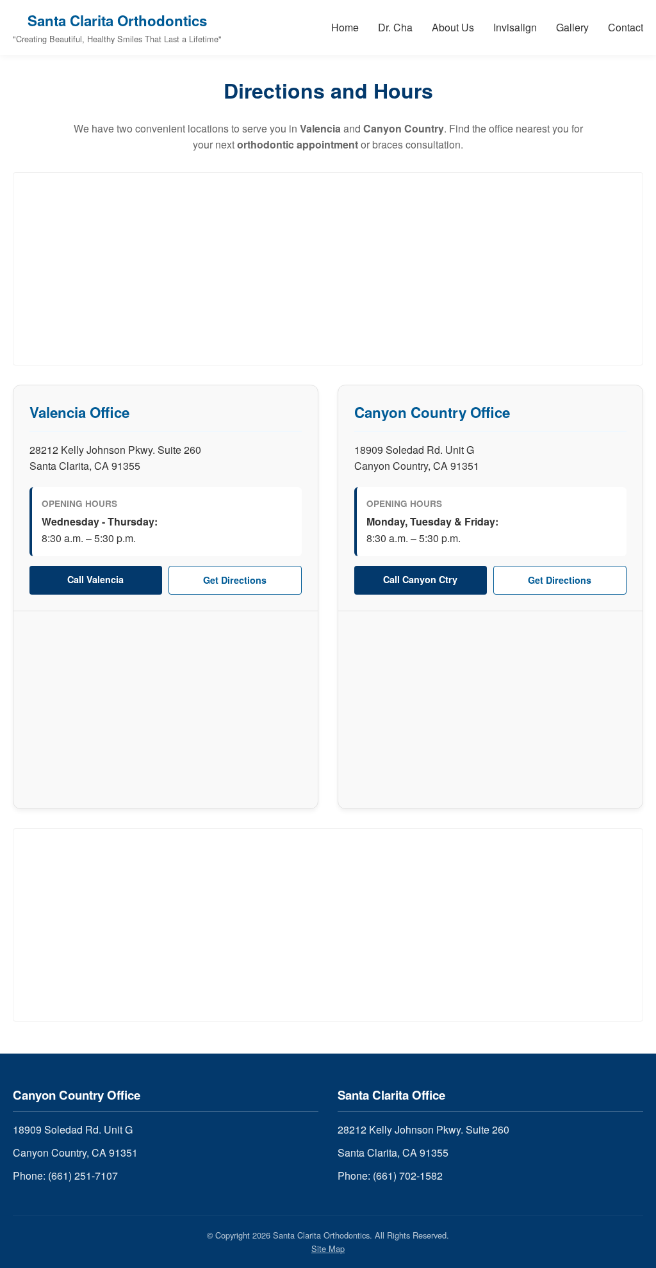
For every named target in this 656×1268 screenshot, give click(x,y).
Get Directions (234, 580)
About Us (453, 27)
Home (345, 27)
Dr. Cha (395, 27)
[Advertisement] (328, 268)
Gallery (572, 27)
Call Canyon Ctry (420, 579)
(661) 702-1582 (408, 1175)
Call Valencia (95, 579)
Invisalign (515, 27)
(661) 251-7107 (83, 1175)
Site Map (328, 1248)
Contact (625, 27)
